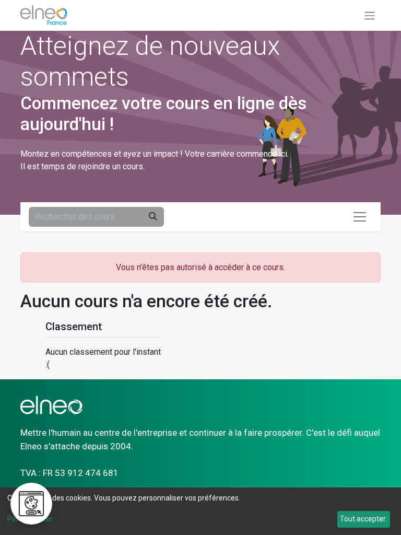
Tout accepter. (363, 519)
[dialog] (200, 511)
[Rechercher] (153, 217)
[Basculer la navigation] (370, 15)
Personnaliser (30, 519)
